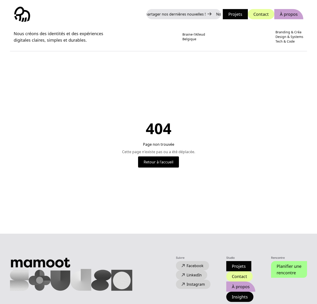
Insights (240, 297)
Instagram (196, 284)
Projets (235, 14)
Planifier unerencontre (289, 269)
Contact (261, 14)
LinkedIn (194, 275)
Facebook (195, 265)
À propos (289, 14)
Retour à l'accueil (158, 162)
